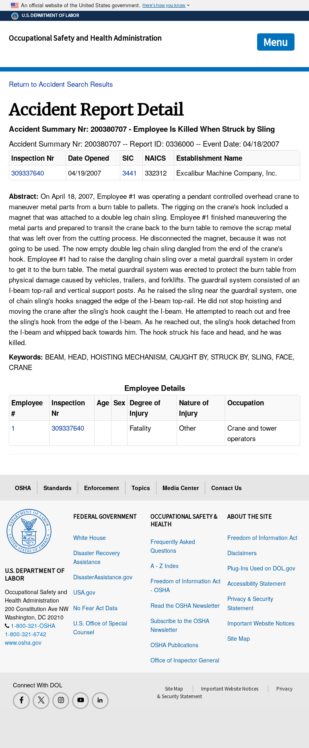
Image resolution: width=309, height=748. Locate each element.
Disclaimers (242, 553)
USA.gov (84, 592)
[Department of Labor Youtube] (80, 700)
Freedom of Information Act (262, 537)
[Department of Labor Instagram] (60, 700)
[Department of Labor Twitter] (41, 700)
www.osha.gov (23, 642)
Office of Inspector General (184, 660)
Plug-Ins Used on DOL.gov (261, 568)
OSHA (23, 488)
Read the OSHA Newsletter (185, 605)
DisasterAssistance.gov (102, 577)
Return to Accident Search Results (61, 84)
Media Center (181, 488)
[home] (29, 530)
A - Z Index (164, 566)
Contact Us (226, 488)
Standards (57, 488)
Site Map (238, 638)
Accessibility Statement (256, 583)
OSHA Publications (174, 645)
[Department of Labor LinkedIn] (100, 700)
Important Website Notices (261, 623)
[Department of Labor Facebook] (21, 700)
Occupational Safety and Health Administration (85, 38)
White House (89, 537)
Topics (141, 488)
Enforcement (101, 488)
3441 (129, 173)
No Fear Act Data (95, 608)
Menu (276, 42)
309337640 (27, 173)
